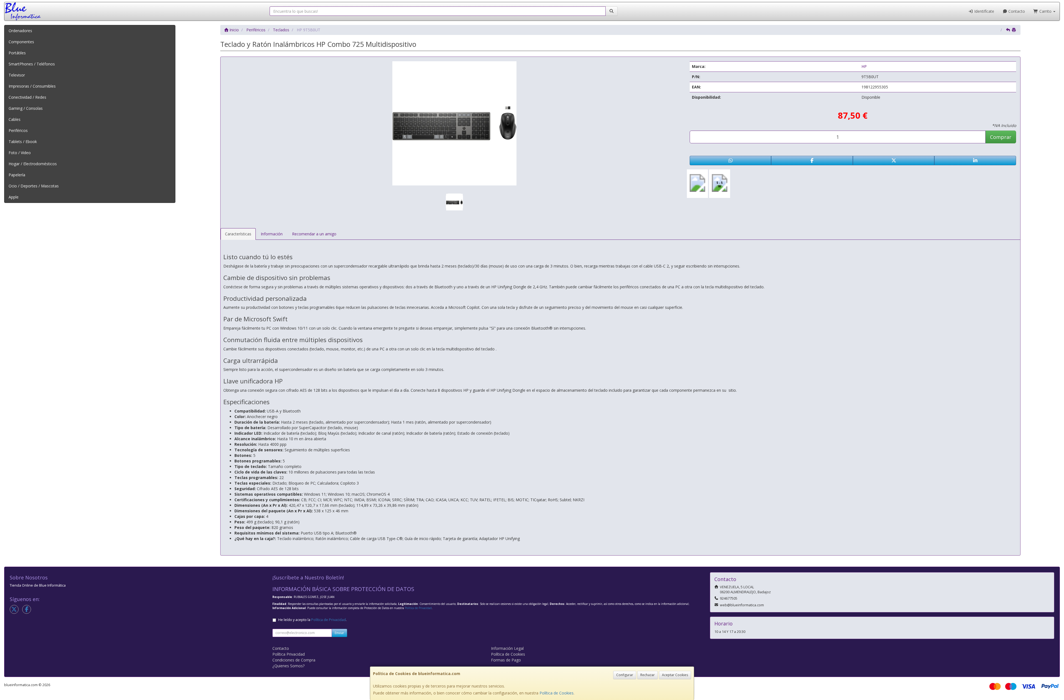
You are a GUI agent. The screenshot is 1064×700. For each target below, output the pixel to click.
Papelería (17, 174)
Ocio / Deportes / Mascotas (34, 186)
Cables (15, 119)
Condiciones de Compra (293, 660)
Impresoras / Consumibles (32, 86)
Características (238, 233)
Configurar (624, 675)
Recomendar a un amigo (314, 233)
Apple (14, 197)
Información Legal (507, 648)
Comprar (1000, 137)
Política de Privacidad (418, 608)
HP (864, 66)
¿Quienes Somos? (288, 665)
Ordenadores (20, 30)
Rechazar (647, 675)
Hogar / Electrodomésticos (33, 163)
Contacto (1016, 11)
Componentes (21, 41)
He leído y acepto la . (312, 619)
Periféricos (18, 130)
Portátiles (17, 52)
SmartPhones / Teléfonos (32, 64)
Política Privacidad (288, 654)
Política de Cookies (556, 693)
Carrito (1045, 11)
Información (272, 233)
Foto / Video (20, 152)
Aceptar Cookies (675, 675)
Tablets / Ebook (23, 141)
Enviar (339, 632)
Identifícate (983, 11)
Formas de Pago (506, 660)
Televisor (17, 75)
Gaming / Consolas (26, 108)
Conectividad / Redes (27, 97)
